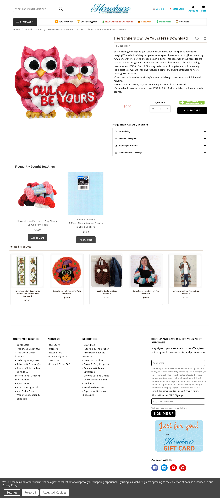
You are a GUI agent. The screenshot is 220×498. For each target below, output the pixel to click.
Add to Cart (37, 237)
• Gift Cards (88, 371)
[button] (192, 102)
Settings (12, 492)
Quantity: (160, 102)
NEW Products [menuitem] (64, 21)
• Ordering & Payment (27, 360)
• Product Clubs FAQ (59, 364)
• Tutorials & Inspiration (95, 348)
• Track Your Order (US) (27, 348)
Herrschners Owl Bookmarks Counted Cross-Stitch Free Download (27, 293)
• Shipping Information (28, 368)
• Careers (53, 348)
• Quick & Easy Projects (95, 364)
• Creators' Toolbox (92, 360)
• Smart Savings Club (26, 387)
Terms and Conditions (172, 391)
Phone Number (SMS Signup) (167, 395)
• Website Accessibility (27, 394)
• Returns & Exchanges (28, 364)
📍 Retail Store (176, 9)
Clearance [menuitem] (182, 21)
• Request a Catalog (93, 368)
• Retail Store (55, 352)
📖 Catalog (158, 9)
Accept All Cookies (54, 492)
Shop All (25, 21)
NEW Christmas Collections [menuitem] (117, 21)
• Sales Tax (21, 398)
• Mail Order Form (25, 391)
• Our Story (54, 344)
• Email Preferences (93, 387)
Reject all (30, 492)
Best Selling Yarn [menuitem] (87, 21)
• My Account (22, 383)
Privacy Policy (192, 391)
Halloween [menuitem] (144, 21)
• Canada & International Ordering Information (27, 375)
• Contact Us (22, 344)
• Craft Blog (88, 344)
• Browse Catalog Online (95, 375)
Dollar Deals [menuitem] (163, 21)
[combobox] (39, 9)
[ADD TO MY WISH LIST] (37, 260)
